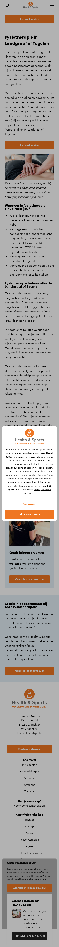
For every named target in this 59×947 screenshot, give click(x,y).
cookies (9, 464)
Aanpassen (29, 503)
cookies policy (29, 475)
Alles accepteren (29, 514)
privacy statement (42, 489)
